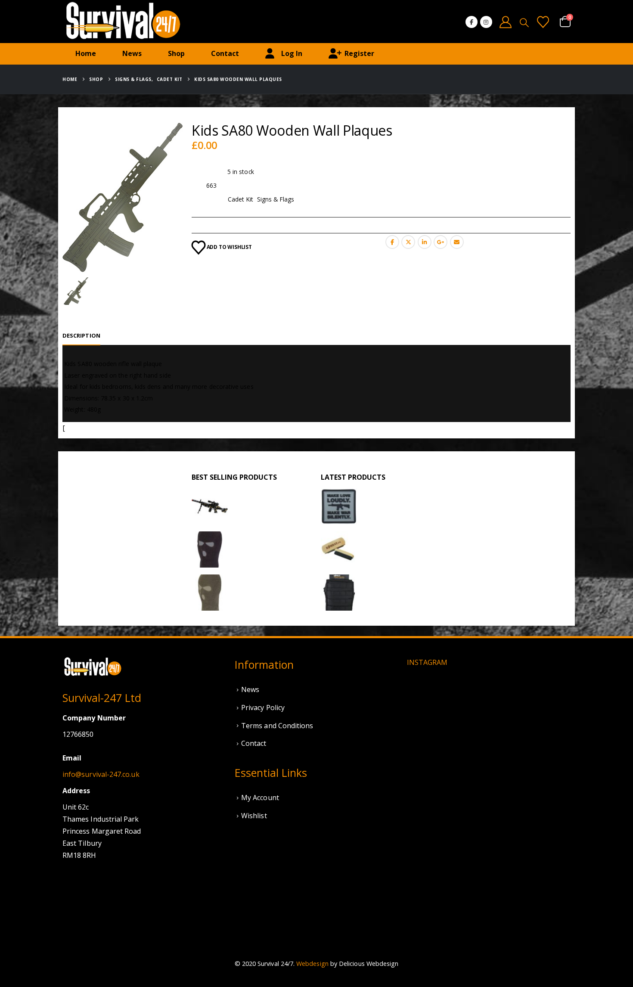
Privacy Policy (263, 707)
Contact (225, 53)
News (132, 53)
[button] (524, 22)
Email (457, 242)
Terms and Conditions (277, 725)
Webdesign (312, 963)
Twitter (408, 242)
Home (85, 53)
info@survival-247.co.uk (101, 774)
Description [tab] (81, 335)
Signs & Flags (276, 199)
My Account (260, 797)
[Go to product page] (210, 506)
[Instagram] (486, 22)
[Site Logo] (122, 21)
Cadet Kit (241, 199)
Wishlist (254, 815)
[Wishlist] (543, 22)
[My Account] (506, 22)
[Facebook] (471, 22)
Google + (440, 242)
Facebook (392, 242)
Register (359, 53)
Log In (291, 53)
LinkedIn (424, 242)
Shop (176, 53)
